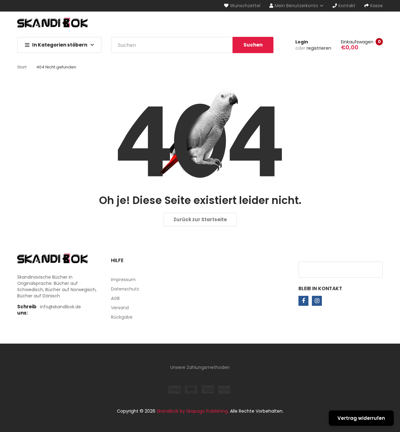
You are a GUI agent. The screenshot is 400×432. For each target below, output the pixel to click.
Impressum (123, 279)
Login (301, 42)
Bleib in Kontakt (320, 288)
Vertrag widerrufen (361, 418)
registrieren (319, 48)
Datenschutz (125, 289)
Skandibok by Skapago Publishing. (193, 411)
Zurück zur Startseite (200, 219)
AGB (115, 298)
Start (22, 67)
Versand (120, 308)
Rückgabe (121, 317)
